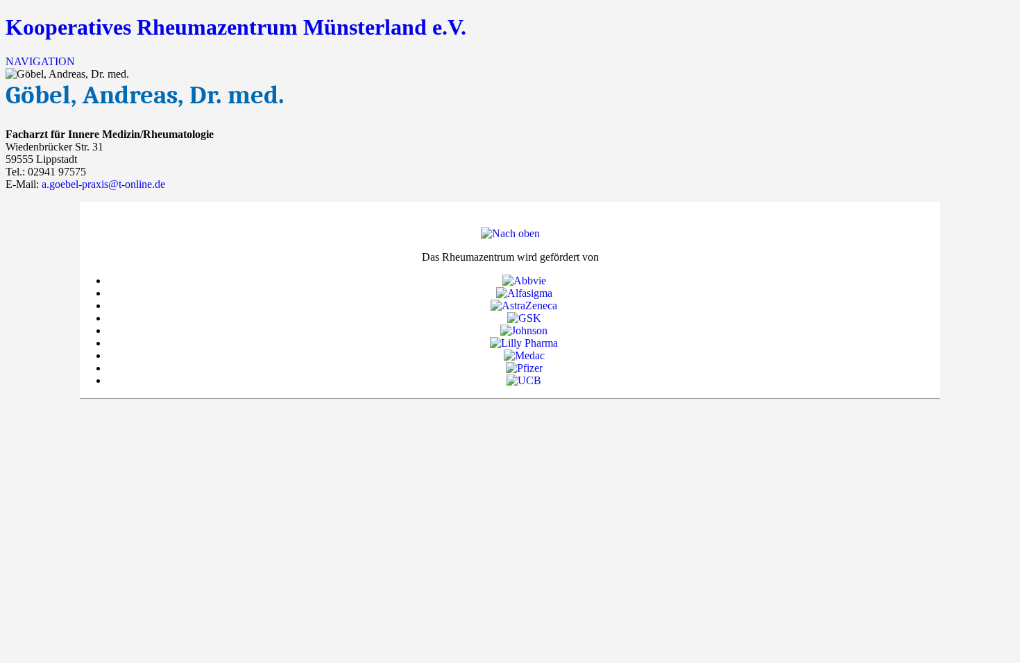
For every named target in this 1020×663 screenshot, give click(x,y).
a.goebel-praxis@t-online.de (103, 184)
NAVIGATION (40, 61)
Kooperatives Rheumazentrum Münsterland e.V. (236, 27)
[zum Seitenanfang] (510, 233)
